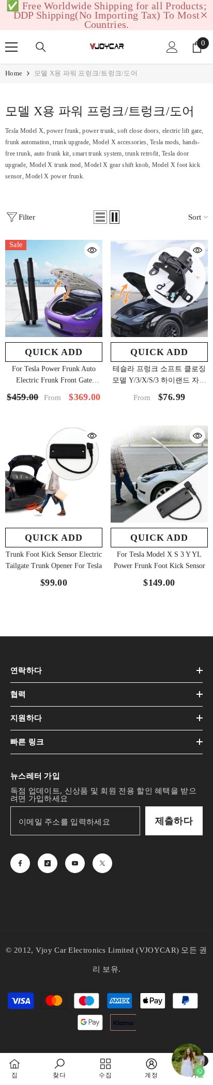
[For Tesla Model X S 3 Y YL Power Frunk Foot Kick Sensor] (159, 474)
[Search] (41, 47)
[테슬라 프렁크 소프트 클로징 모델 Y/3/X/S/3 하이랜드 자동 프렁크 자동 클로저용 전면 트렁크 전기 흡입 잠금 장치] (159, 288)
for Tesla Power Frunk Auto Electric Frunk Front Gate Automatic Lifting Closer (54, 375)
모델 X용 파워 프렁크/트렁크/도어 (86, 73)
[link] (59, 1068)
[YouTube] (75, 863)
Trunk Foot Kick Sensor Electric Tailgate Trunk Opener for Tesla (54, 560)
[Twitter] (102, 863)
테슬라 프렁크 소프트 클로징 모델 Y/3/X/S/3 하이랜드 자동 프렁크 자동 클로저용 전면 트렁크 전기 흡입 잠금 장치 (159, 375)
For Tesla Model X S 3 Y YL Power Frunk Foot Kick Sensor (159, 560)
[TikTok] (47, 863)
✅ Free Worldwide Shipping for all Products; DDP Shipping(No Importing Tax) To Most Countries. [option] (106, 15)
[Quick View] (92, 250)
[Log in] (172, 47)
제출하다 (174, 821)
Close (204, 15)
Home (13, 73)
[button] (100, 217)
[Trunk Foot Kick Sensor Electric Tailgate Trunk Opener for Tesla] (53, 474)
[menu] (11, 47)
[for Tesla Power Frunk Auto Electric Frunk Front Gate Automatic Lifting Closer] (53, 288)
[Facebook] (20, 863)
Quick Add (54, 352)
